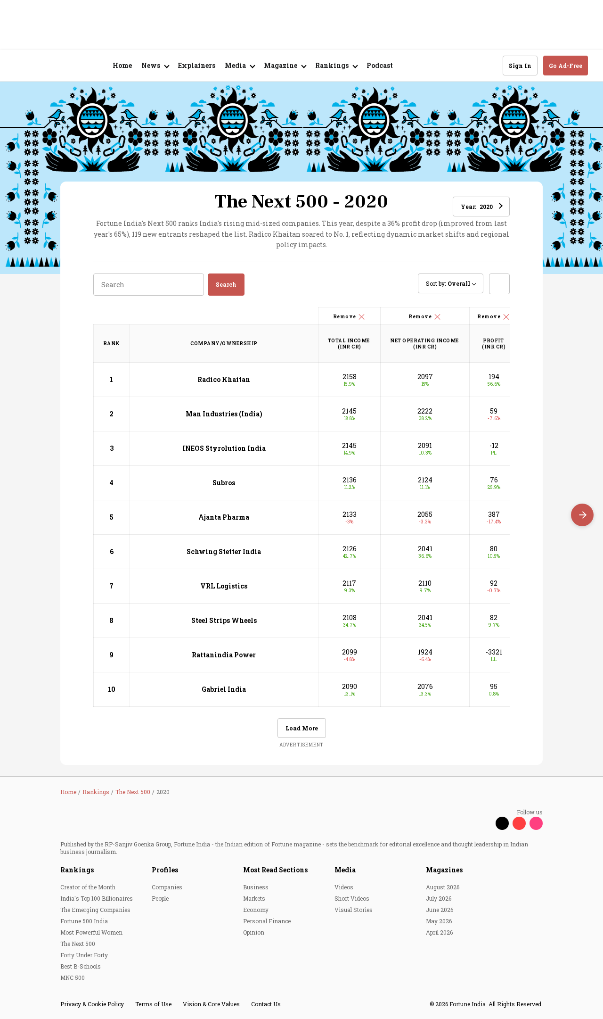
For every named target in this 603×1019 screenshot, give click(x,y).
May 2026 (439, 921)
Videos (343, 887)
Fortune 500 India (84, 921)
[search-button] (489, 65)
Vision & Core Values (211, 1004)
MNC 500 (72, 977)
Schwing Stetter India (224, 551)
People (160, 898)
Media (345, 869)
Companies (167, 887)
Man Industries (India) (224, 413)
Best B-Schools (80, 966)
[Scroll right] (582, 515)
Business (256, 887)
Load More (301, 728)
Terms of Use (153, 1004)
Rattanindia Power (224, 654)
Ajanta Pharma (223, 517)
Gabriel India (224, 689)
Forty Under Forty (84, 955)
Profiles (165, 869)
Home (122, 65)
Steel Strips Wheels (224, 620)
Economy (256, 909)
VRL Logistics (223, 585)
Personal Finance (267, 921)
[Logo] (66, 66)
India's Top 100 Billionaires (96, 898)
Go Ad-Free (565, 65)
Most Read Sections (275, 869)
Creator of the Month (87, 887)
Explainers (196, 65)
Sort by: (448, 283)
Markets (254, 898)
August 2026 (442, 887)
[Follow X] (502, 823)
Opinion (253, 932)
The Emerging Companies (95, 909)
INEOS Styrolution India (224, 448)
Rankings (77, 869)
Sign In (520, 65)
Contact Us (266, 1004)
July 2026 (438, 898)
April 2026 (439, 932)
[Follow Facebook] (485, 823)
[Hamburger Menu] (20, 66)
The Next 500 (77, 943)
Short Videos (351, 898)
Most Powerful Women (91, 932)
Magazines (444, 869)
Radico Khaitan (223, 379)
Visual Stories (353, 909)
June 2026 (439, 909)
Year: (477, 206)
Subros (223, 482)
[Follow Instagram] (536, 823)
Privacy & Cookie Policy (92, 1004)
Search (226, 284)
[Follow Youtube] (519, 823)
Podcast (380, 65)
